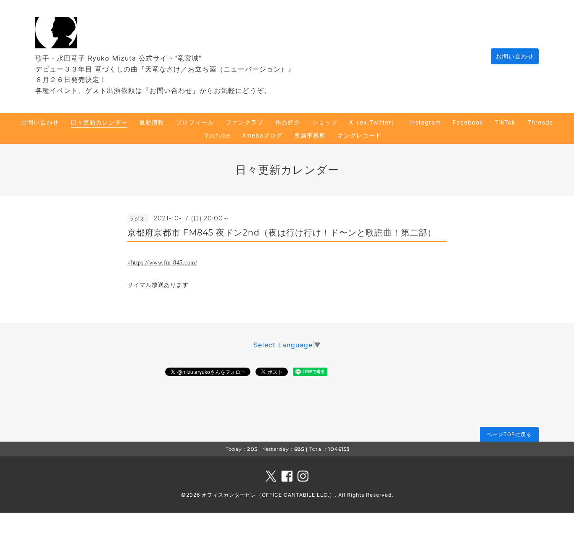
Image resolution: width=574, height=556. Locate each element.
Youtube (217, 135)
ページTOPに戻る (509, 434)
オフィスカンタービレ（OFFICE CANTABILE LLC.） (268, 495)
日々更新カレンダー (99, 122)
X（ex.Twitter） (373, 122)
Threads (540, 122)
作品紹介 (287, 122)
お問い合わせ (515, 56)
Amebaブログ (262, 135)
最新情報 (151, 122)
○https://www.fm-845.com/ (162, 262)
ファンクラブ (244, 122)
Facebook (468, 122)
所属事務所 (310, 135)
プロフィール (195, 122)
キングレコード (359, 135)
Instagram (425, 122)
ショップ (324, 122)
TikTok (505, 122)
